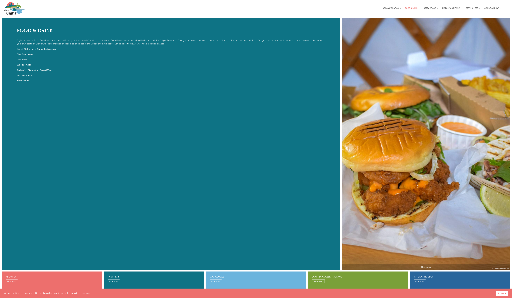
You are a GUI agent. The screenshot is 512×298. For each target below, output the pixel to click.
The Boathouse (25, 54)
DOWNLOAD (318, 281)
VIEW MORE (12, 281)
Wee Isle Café (24, 65)
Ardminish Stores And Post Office (34, 70)
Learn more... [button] (85, 293)
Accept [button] (501, 293)
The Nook (22, 59)
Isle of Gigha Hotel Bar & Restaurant (36, 49)
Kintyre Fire (23, 80)
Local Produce (24, 75)
